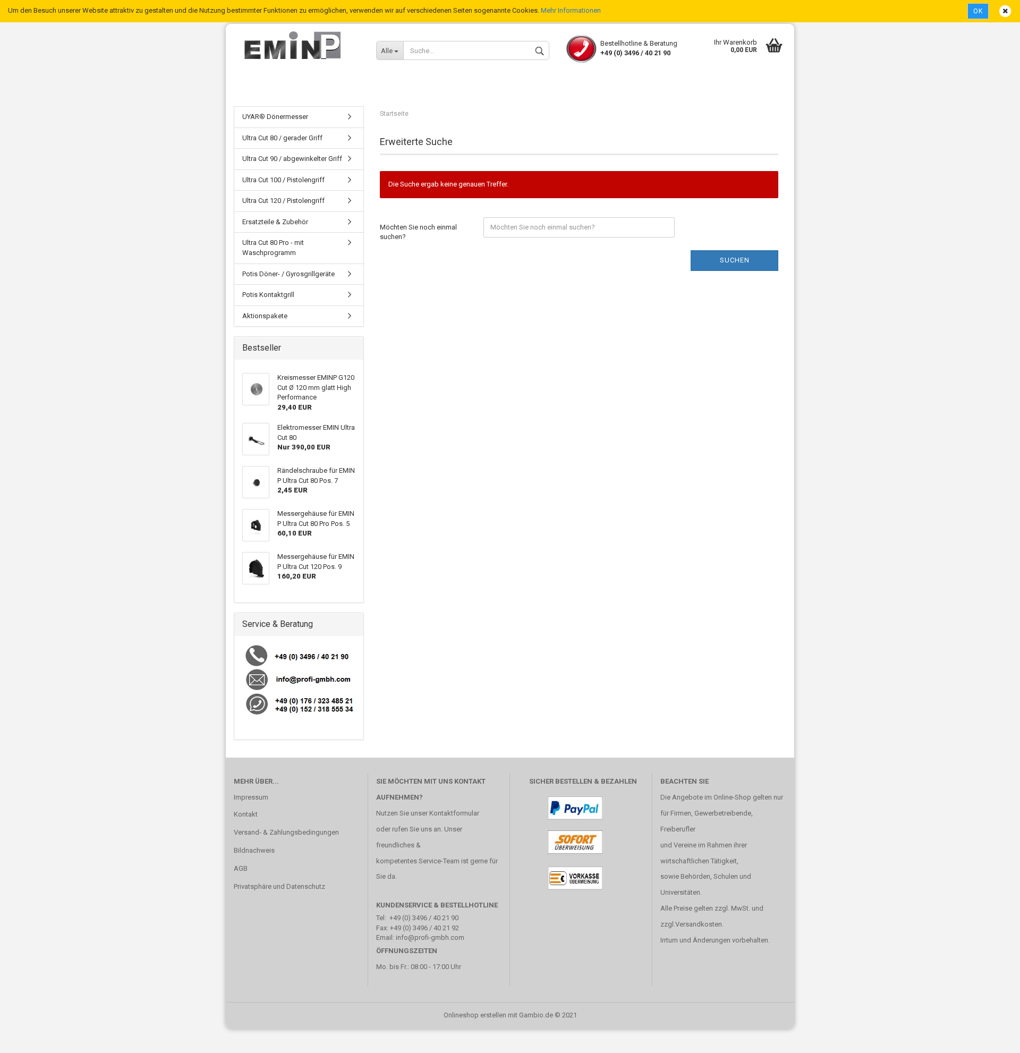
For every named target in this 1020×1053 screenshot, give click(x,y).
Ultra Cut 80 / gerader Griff (282, 138)
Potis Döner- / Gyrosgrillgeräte (288, 274)
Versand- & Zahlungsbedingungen (286, 832)
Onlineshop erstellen (475, 1015)
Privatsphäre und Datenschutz (279, 886)
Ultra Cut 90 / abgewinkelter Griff (292, 159)
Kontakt (246, 814)
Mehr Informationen (571, 10)
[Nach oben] (991, 1037)
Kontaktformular (454, 813)
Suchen (735, 260)
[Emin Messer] (297, 45)
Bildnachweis (254, 850)
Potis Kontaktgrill (268, 295)
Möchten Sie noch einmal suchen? (418, 232)
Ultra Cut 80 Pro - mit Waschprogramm (273, 248)
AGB (241, 868)
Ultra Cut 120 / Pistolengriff (283, 201)
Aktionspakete (264, 316)
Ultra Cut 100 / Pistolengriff (283, 180)
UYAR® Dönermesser (275, 117)
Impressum (251, 797)
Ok (978, 11)
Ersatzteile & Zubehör (275, 222)
